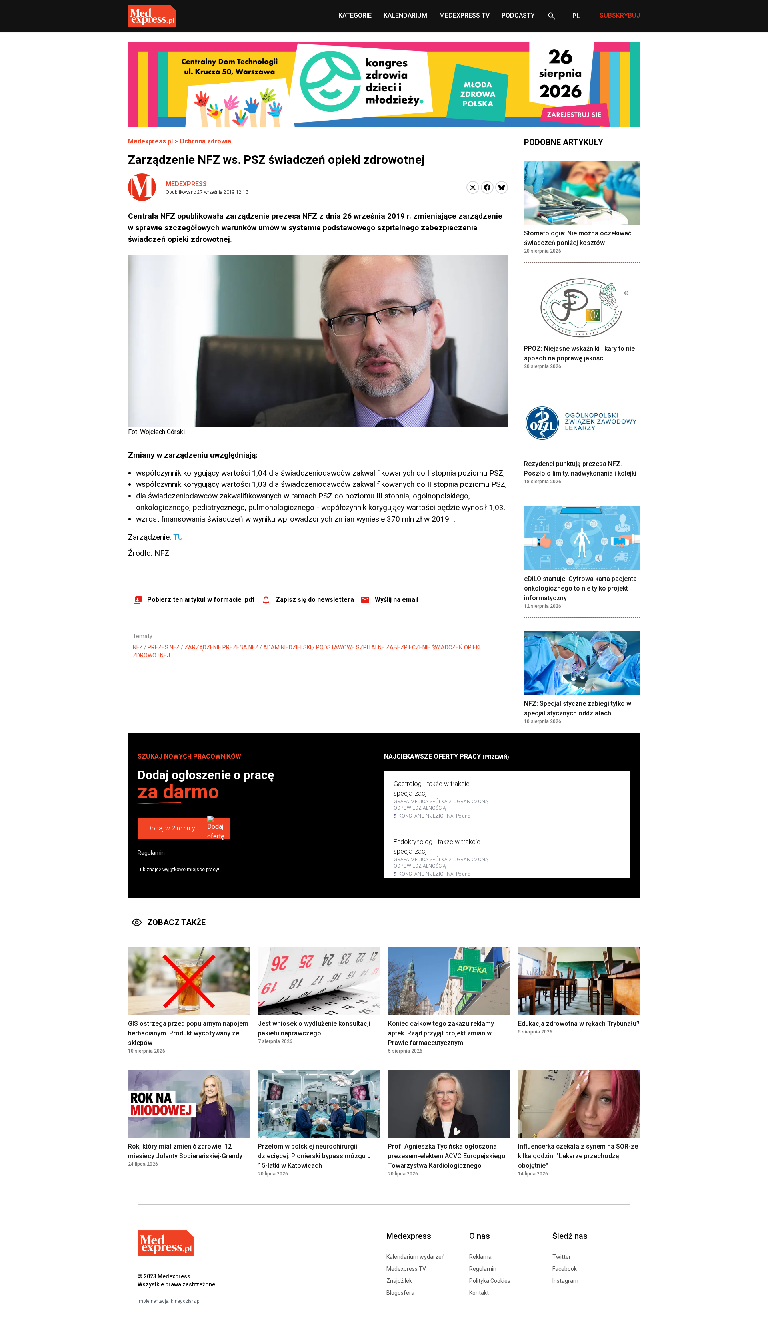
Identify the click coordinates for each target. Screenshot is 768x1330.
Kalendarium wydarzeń (415, 1257)
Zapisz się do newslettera (315, 599)
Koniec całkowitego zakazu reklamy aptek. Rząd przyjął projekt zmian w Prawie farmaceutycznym (441, 1033)
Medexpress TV (406, 1269)
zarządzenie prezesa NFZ (221, 647)
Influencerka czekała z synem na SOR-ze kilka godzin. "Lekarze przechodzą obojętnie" (578, 1156)
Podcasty (518, 15)
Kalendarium (405, 15)
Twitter (561, 1257)
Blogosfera (400, 1293)
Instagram (565, 1281)
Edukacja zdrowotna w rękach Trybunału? (579, 1023)
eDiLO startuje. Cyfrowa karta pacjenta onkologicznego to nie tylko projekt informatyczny (580, 588)
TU (178, 537)
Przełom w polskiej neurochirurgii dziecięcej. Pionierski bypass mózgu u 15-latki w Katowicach (314, 1156)
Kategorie (355, 15)
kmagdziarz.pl (186, 1301)
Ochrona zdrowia (205, 141)
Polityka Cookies (489, 1281)
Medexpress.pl (150, 141)
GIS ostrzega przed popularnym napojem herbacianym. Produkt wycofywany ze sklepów (188, 1033)
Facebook (564, 1269)
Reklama (480, 1257)
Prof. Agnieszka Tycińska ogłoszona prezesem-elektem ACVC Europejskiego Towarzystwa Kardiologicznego (447, 1156)
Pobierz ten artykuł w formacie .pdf (201, 599)
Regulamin (151, 853)
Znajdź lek (399, 1281)
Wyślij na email (396, 599)
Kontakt (479, 1293)
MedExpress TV (464, 15)
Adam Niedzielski (287, 647)
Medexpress (186, 184)
